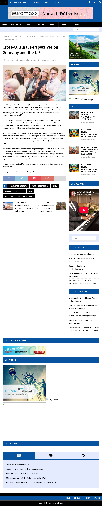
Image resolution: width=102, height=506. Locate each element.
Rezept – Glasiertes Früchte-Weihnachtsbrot (81, 260)
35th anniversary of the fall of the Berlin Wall (26, 478)
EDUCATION (45, 60)
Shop (46, 2)
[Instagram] (99, 2)
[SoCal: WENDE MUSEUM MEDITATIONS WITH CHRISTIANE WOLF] (74, 133)
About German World (18, 2)
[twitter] (94, 2)
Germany (20, 191)
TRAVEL (64, 24)
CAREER (41, 24)
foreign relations (40, 186)
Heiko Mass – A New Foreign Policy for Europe (83, 314)
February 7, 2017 (12, 60)
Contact (36, 2)
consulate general (18, 186)
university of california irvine (19, 196)
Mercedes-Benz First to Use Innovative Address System (84, 329)
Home (4, 2)
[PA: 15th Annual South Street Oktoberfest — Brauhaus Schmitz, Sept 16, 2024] (74, 150)
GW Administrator (29, 60)
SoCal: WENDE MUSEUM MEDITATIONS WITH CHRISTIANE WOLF (89, 133)
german (8, 191)
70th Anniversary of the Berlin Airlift (83, 307)
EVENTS (53, 24)
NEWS (4, 24)
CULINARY (75, 24)
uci (30, 191)
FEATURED (15, 24)
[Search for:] (86, 29)
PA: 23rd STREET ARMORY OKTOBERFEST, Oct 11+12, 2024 (88, 115)
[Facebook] (89, 2)
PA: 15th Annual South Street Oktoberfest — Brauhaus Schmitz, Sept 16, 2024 (89, 150)
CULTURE (28, 24)
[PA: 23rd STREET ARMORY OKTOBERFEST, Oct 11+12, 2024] (74, 115)
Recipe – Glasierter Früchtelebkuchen (77, 267)
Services (55, 2)
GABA (55, 186)
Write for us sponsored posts (81, 254)
